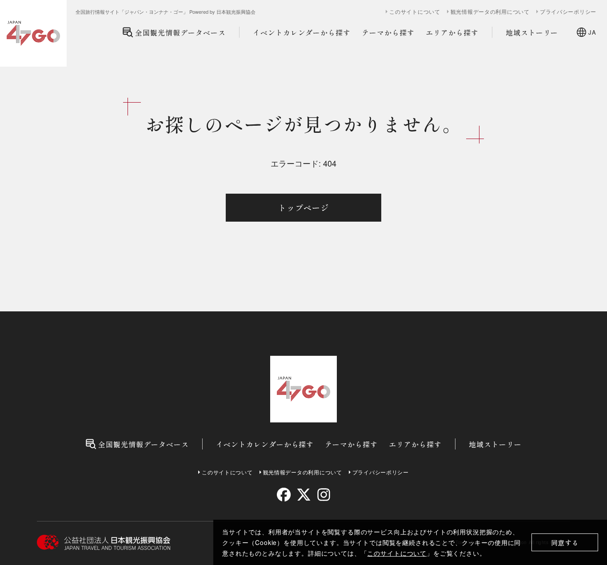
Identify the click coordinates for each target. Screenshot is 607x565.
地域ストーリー (532, 32)
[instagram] (323, 494)
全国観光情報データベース (180, 32)
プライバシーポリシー (568, 11)
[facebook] (284, 494)
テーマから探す (388, 32)
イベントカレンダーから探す (302, 32)
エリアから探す (452, 32)
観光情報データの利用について (490, 11)
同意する (565, 542)
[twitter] (303, 494)
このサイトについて (397, 553)
